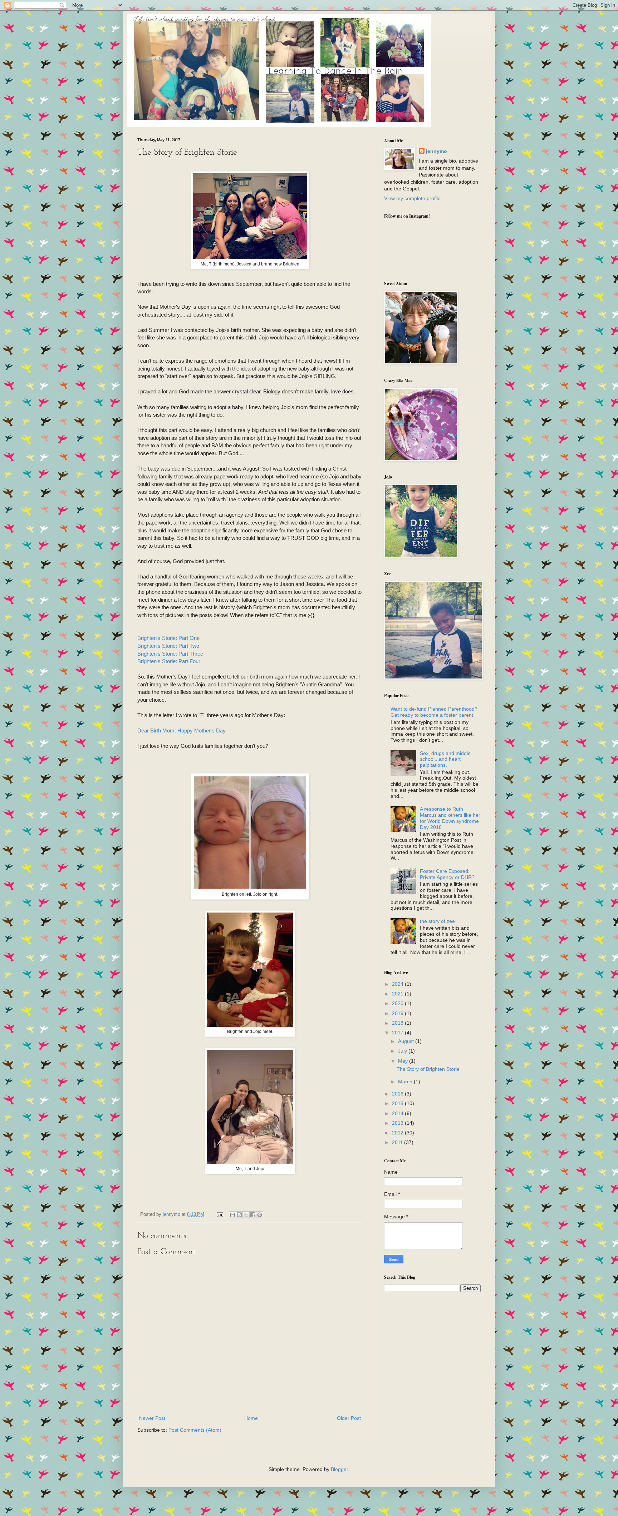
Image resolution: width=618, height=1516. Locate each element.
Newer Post (152, 1418)
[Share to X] (246, 1214)
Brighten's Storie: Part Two (168, 646)
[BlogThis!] (239, 1214)
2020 (398, 1003)
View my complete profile (412, 198)
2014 (398, 1113)
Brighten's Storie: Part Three (170, 654)
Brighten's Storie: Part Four (168, 661)
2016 (398, 1094)
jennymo (436, 151)
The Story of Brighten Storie (428, 1069)
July (403, 1051)
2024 (398, 984)
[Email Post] (220, 1214)
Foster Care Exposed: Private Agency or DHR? (447, 874)
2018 (398, 1023)
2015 (398, 1103)
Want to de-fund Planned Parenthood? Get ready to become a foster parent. (434, 712)
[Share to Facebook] (252, 1214)
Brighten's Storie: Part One (168, 638)
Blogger (339, 1469)
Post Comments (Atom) (194, 1430)
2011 (398, 1142)
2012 (398, 1132)
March (406, 1081)
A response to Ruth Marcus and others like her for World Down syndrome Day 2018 (450, 818)
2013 (398, 1123)
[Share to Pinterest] (259, 1214)
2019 (398, 1013)
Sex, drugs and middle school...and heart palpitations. (445, 759)
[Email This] (232, 1214)
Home (251, 1418)
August (406, 1041)
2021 (398, 993)
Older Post (349, 1418)
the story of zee (437, 921)
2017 (398, 1032)
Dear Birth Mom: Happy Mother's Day (181, 730)
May (403, 1061)
